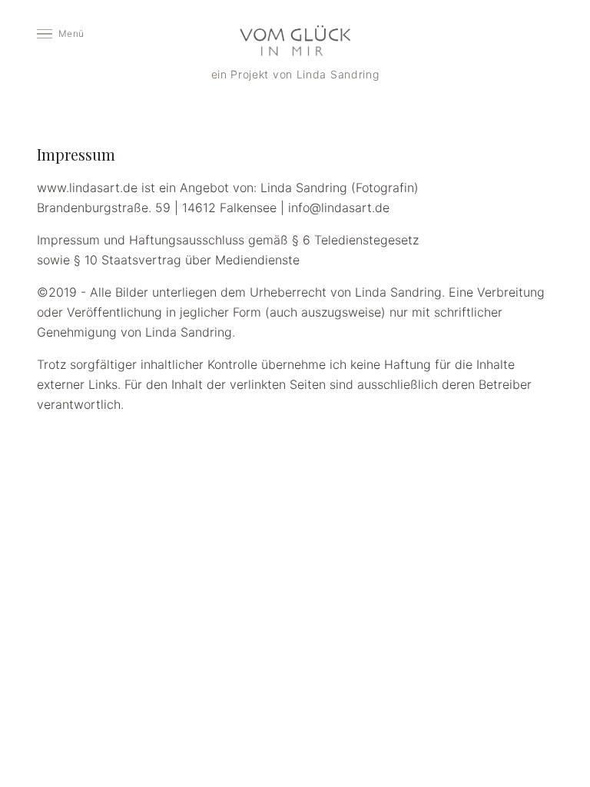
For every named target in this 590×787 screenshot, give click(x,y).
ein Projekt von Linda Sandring (295, 74)
